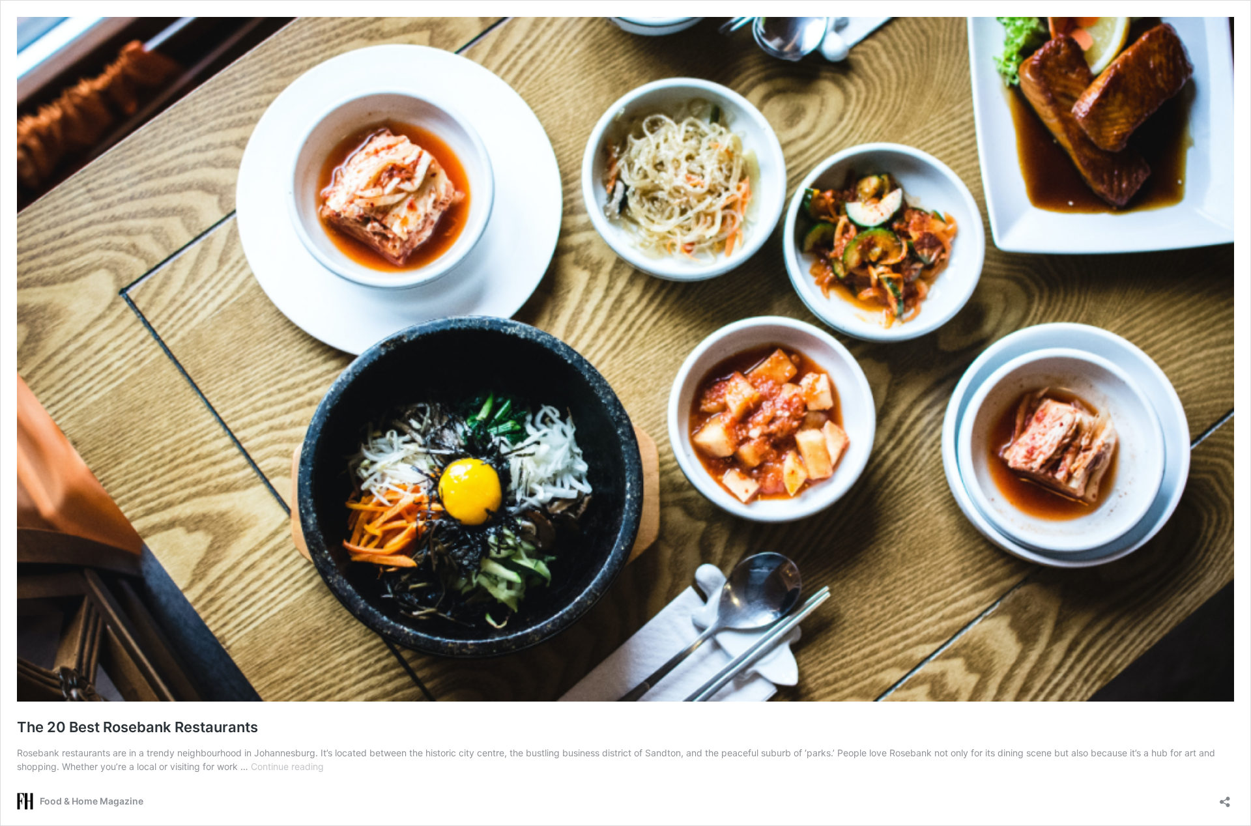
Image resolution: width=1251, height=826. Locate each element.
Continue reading (287, 766)
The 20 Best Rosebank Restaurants (137, 727)
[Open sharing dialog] (1225, 798)
